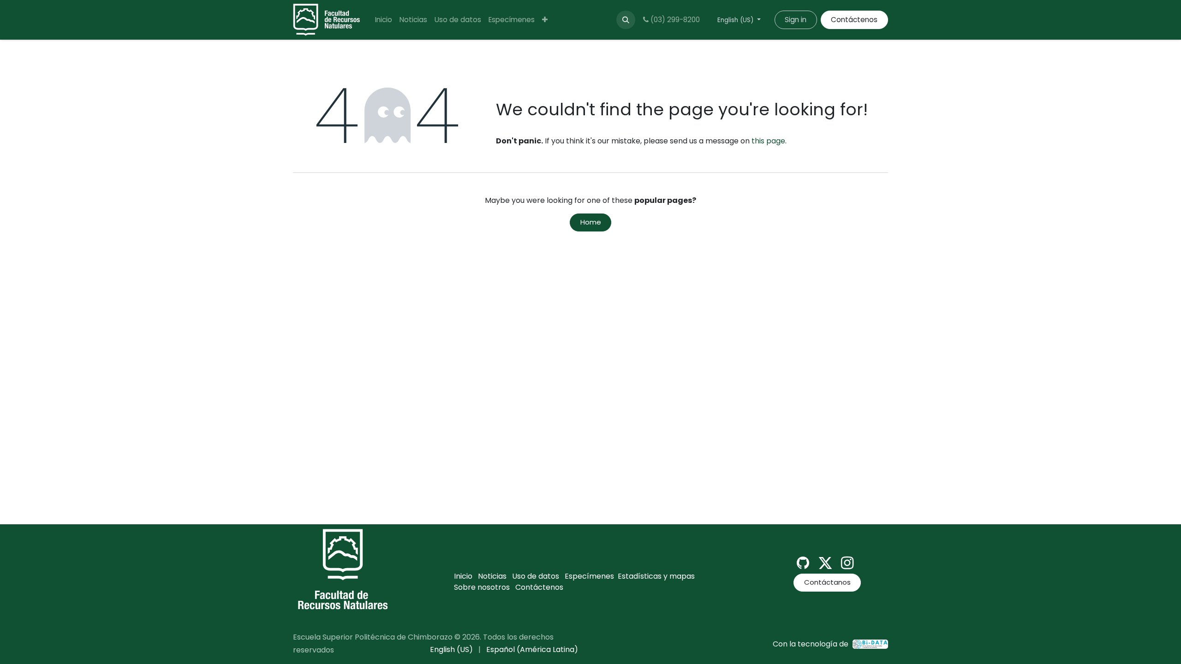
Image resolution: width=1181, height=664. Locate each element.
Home (590, 222)
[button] (625, 20)
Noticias (492, 576)
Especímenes (589, 576)
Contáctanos (827, 582)
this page (768, 141)
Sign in (795, 19)
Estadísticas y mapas (656, 576)
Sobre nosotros (482, 587)
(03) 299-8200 (674, 19)
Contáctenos (854, 19)
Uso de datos (535, 576)
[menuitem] (383, 20)
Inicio (463, 576)
